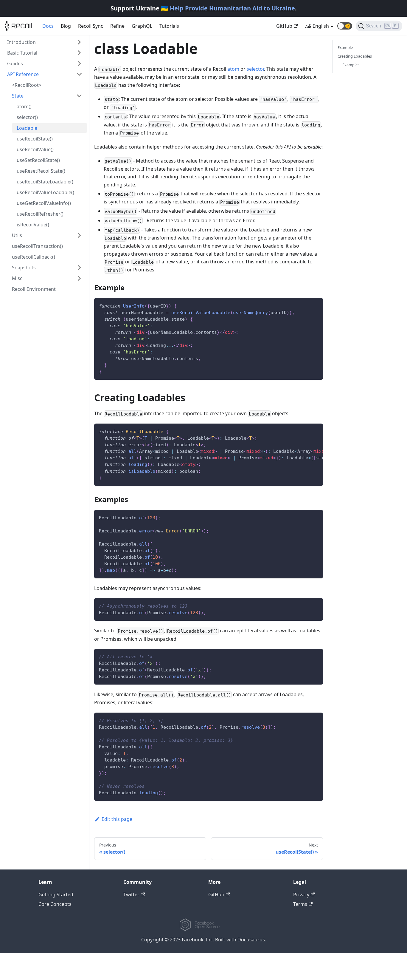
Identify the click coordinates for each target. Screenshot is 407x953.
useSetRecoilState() (38, 160)
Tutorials (169, 26)
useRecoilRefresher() (40, 214)
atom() (24, 106)
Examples (350, 64)
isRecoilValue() (33, 224)
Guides (15, 63)
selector (255, 69)
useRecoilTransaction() (37, 246)
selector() (27, 117)
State (18, 95)
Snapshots (24, 267)
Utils (17, 235)
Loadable (27, 128)
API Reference (23, 74)
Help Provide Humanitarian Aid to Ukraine (232, 8)
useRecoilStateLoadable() (45, 181)
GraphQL (142, 26)
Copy (313, 305)
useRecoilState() (35, 138)
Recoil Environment (34, 289)
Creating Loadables (355, 56)
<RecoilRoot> (26, 85)
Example (345, 47)
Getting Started (55, 894)
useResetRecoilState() (41, 171)
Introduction (21, 42)
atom (233, 69)
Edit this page (117, 819)
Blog (66, 26)
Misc (17, 278)
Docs (48, 26)
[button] (344, 26)
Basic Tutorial (22, 53)
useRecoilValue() (35, 149)
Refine (117, 26)
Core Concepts (55, 904)
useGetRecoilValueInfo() (44, 203)
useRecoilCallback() (33, 257)
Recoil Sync (90, 26)
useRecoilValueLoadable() (45, 192)
